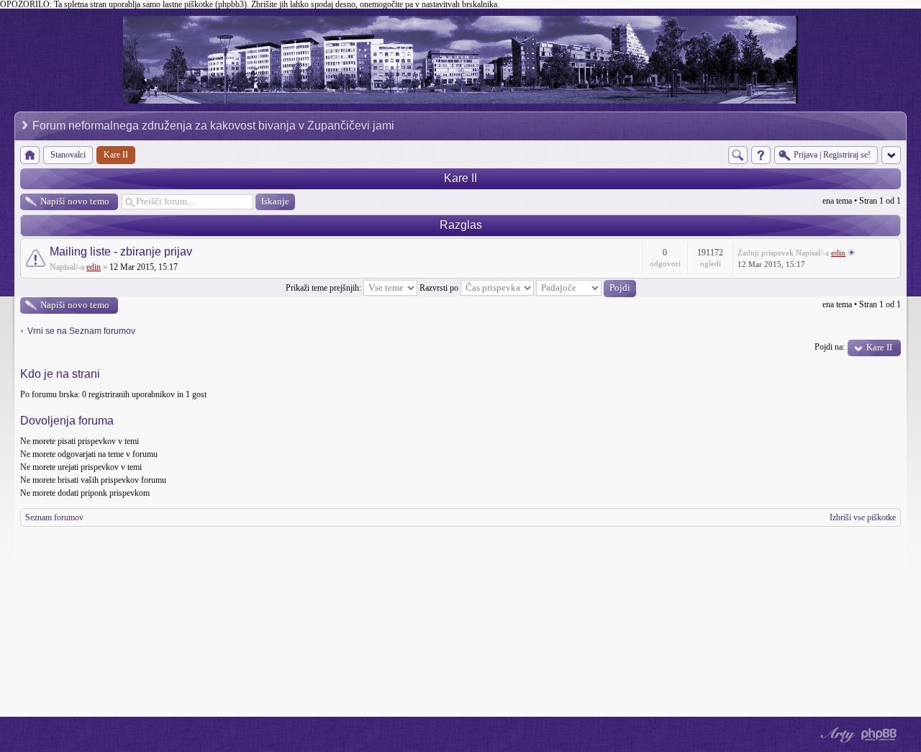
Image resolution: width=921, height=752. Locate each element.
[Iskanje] (738, 155)
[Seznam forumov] (30, 155)
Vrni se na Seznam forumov (81, 331)
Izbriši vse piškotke (863, 517)
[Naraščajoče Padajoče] (586, 288)
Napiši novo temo (74, 201)
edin (93, 267)
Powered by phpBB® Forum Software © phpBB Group (879, 735)
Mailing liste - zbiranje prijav (121, 251)
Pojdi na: (830, 347)
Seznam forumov (54, 517)
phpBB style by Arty (836, 735)
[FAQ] (761, 155)
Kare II (460, 178)
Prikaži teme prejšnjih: (324, 288)
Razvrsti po (439, 288)
